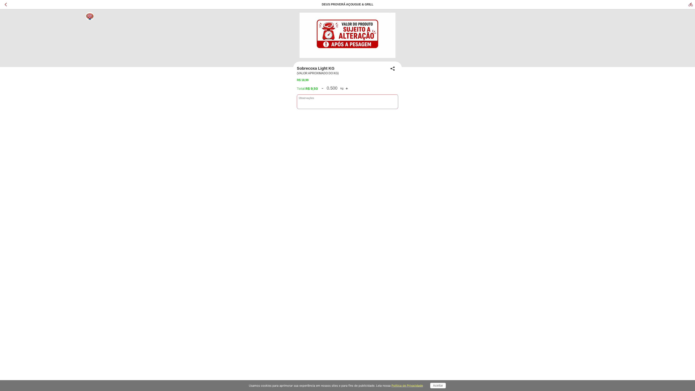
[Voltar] (6, 4)
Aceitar (438, 385)
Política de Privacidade (407, 385)
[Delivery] (690, 4)
